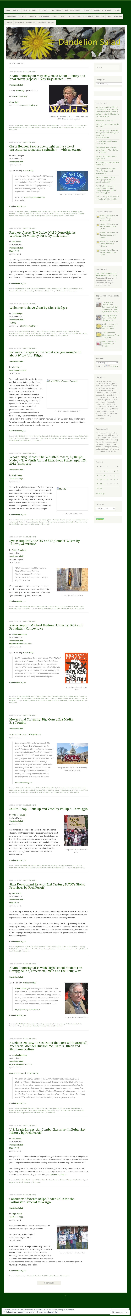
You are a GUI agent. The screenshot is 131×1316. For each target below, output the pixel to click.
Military (31, 291)
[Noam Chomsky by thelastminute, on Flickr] (76, 1013)
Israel (76, 289)
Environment (44, 16)
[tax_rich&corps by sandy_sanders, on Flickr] (76, 683)
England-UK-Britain (60, 436)
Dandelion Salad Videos (41, 698)
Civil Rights (87, 10)
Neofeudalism (62, 700)
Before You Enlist (30, 10)
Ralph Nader (17, 475)
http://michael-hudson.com (20, 643)
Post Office (45, 1276)
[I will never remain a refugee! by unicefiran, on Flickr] (72, 591)
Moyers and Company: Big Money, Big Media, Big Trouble (41, 721)
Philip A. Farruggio (19, 815)
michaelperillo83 (29, 983)
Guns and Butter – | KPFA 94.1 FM (23, 1073)
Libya (71, 608)
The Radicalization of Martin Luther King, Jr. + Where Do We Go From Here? (107, 150)
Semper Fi (12, 524)
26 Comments (63, 335)
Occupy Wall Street (56, 216)
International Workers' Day (37, 127)
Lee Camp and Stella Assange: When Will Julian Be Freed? (109, 318)
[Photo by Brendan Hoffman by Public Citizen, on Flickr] (72, 763)
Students (74, 1024)
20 (114, 480)
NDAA (48, 216)
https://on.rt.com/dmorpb (34, 197)
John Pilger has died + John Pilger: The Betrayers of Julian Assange (105, 171)
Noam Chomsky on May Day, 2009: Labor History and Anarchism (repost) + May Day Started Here (47, 77)
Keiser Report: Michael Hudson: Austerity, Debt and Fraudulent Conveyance (45, 627)
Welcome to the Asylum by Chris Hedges (38, 308)
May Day (67, 127)
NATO (37, 291)
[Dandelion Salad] (65, 43)
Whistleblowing (34, 524)
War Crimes (25, 438)
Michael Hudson (20, 634)
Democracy (22, 792)
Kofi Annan (65, 608)
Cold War (35, 949)
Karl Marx (29, 335)
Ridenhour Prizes (81, 522)
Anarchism (13, 127)
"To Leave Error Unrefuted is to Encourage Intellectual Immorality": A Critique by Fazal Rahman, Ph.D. (110, 307)
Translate (114, 366)
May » (103, 493)
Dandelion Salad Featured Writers (71, 211)
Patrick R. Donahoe (34, 1276)
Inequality (100, 16)
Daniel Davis (43, 522)
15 (97, 480)
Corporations (46, 696)
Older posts (49, 1283)
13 (114, 475)
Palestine (118, 16)
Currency (77, 1110)
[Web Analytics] (100, 519)
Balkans (28, 949)
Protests (9, 22)
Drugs (43, 1024)
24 (104, 484)
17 (104, 480)
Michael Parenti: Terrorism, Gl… (105, 219)
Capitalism (43, 10)
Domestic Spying (47, 436)
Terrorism (17, 438)
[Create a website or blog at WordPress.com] (65, 1296)
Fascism (55, 16)
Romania (27, 1182)
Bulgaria (12, 1182)
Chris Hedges (73, 213)
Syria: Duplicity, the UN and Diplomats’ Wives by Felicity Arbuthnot (44, 542)
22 (97, 484)
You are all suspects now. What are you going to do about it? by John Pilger (45, 354)
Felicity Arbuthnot (19, 550)
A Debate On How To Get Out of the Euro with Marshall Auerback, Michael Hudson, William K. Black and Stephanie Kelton (48, 1046)
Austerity (26, 700)
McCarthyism (48, 792)
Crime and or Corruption (50, 211)
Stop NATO (14, 251)
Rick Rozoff (16, 241)
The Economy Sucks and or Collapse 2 (29, 213)
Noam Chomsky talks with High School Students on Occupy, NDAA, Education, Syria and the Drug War (45, 969)
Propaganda (69, 790)
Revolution (30, 22)
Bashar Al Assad (42, 608)
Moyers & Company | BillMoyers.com (25, 734)
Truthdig (12, 323)
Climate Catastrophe (102, 10)
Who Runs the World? (61, 792)
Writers (51, 22)
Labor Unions (58, 127)
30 (101, 488)
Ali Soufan (34, 522)
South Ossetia (14, 951)
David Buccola (22, 127)
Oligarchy (71, 700)
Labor (109, 16)
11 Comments (36, 440)
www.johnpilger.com (17, 370)
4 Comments (45, 524)
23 (101, 484)
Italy (82, 1110)
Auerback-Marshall (67, 1110)
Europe (59, 698)
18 (107, 480)
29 (97, 488)
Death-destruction (72, 606)
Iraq (15, 608)
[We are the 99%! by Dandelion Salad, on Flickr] (72, 190)
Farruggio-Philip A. (78, 867)
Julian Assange (49, 438)
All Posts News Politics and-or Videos (37, 289)
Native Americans (40, 335)
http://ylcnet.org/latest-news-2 (27, 1010)
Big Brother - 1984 (48, 788)
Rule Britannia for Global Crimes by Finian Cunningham (110, 335)
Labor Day (50, 127)
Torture (21, 522)
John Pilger (16, 367)
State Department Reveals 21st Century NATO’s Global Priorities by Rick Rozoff (47, 886)
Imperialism (88, 16)
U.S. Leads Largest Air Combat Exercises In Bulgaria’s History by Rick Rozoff (47, 1131)
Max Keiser (41, 700)
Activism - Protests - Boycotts (76, 125)
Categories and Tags (59, 10)
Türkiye (47, 291)
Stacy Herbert (80, 700)
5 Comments (58, 1026)
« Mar (98, 493)
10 (104, 475)
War (28, 608)
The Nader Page (16, 478)
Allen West (84, 790)
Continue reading (29, 105)
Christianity (75, 10)
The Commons (51, 335)
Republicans (34, 867)
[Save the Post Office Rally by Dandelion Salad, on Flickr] (72, 1249)
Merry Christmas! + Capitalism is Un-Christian (109, 343)
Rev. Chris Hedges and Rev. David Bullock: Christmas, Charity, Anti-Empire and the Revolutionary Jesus (106, 189)
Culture (52, 331)
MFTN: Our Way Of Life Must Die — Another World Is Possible (107, 198)
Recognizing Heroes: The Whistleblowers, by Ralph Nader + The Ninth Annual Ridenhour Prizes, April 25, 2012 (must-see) (47, 460)
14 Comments (71, 291)
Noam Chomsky (20, 96)
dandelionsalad (29, 72)
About (8, 10)
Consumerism (53, 865)
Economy (32, 16)
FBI (53, 520)
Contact (116, 10)
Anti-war (16, 10)
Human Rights (75, 16)
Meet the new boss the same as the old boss (30, 216)
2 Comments (36, 1182)
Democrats (13, 867)
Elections (51, 790)
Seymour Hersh (22, 524)
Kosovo (76, 947)
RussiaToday (28, 170)
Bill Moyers (13, 792)
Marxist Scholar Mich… (108, 215)
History (64, 16)
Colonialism (13, 335)
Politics (41, 291)
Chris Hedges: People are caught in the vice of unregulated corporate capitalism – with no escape (45, 148)
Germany (33, 700)
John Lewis (61, 522)
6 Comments (64, 1276)
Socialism (42, 22)
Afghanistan (20, 289)
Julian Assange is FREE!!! (104, 120)
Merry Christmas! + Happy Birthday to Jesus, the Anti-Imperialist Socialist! (105, 179)
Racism (68, 520)
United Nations (79, 608)
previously (20, 90)
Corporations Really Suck (16, 16)
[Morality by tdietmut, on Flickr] (72, 489)
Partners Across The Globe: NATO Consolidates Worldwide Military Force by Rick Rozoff (42, 234)
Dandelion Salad (16, 85)
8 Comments (24, 951)
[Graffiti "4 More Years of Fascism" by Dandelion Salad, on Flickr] (67, 381)
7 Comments (69, 216)
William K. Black (39, 1113)
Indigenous (22, 335)
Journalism (30, 792)
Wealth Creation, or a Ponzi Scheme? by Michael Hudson (109, 326)
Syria (25, 608)
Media (57, 790)
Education (49, 1024)
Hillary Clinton (43, 949)
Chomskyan (14, 102)
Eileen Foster (52, 522)
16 (101, 480)
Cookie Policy (53, 1312)
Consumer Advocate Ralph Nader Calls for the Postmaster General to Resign (41, 1200)
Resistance (19, 22)
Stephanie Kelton (27, 1113)
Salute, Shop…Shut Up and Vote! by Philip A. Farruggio (48, 809)
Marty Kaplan (38, 792)
